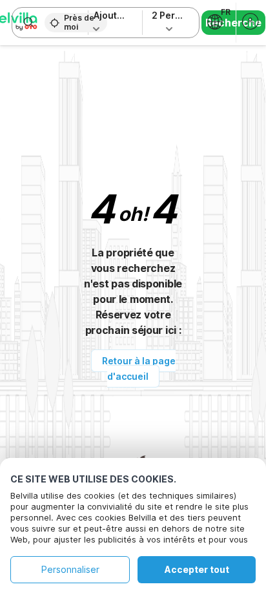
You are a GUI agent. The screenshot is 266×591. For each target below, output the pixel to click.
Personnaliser (70, 569)
